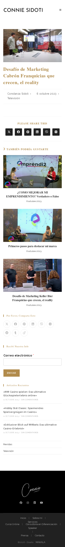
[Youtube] (41, 503)
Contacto (39, 535)
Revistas (7, 444)
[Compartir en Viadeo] (24, 333)
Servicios (32, 521)
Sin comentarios (29, 400)
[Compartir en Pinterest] (27, 132)
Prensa (24, 535)
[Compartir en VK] (56, 132)
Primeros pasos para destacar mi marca (32, 246)
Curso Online (12, 524)
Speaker (32, 528)
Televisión (13, 98)
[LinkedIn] (34, 503)
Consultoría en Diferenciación (41, 524)
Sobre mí (37, 518)
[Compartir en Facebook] (18, 132)
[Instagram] (27, 503)
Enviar (11, 373)
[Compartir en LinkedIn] (37, 132)
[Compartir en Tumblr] (15, 333)
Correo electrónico (18, 355)
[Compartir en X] (9, 132)
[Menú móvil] (60, 10)
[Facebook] (21, 503)
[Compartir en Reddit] (6, 333)
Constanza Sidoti (18, 93)
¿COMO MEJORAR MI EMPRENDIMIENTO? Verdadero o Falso (32, 194)
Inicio (23, 518)
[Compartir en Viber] (46, 132)
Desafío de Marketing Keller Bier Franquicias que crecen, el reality (32, 298)
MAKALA (40, 542)
